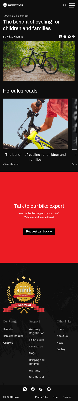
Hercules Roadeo (13, 336)
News (60, 342)
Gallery (61, 349)
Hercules (8, 329)
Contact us (36, 346)
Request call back (37, 231)
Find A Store (36, 340)
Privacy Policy (41, 397)
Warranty (34, 370)
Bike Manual (36, 377)
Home (60, 329)
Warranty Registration (36, 331)
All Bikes (8, 342)
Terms (55, 397)
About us (62, 336)
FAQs (32, 353)
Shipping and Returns (36, 362)
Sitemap (67, 397)
